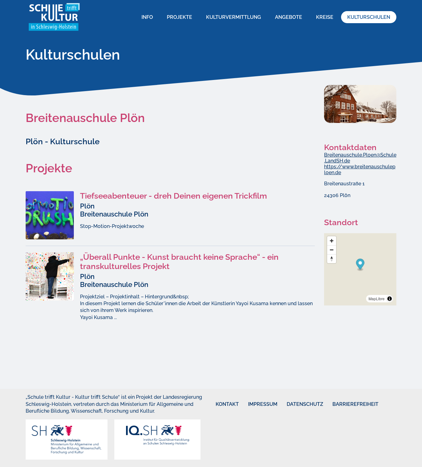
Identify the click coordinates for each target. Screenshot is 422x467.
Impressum (255, 404)
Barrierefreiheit (344, 404)
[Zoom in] (331, 240)
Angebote (288, 17)
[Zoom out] (331, 249)
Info (147, 17)
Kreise (324, 17)
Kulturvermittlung (233, 17)
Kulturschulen (368, 17)
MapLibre (377, 298)
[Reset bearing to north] (331, 258)
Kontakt (221, 404)
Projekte (179, 17)
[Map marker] (360, 265)
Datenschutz (296, 404)
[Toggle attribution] (389, 298)
